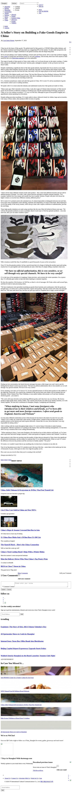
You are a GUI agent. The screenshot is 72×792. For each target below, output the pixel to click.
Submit (3, 589)
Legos (6, 56)
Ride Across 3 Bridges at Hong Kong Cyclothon (15, 718)
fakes (2, 460)
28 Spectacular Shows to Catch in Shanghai (17, 634)
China (6, 20)
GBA (6, 18)
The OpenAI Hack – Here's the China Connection (20, 545)
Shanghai (4, 3)
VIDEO (13, 23)
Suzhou (6, 15)
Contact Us (14, 778)
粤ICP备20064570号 (46, 781)
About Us (7, 778)
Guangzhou (7, 12)
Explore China (15, 18)
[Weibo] (37, 601)
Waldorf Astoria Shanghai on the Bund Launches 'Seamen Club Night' (28, 656)
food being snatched (18, 58)
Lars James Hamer (8, 40)
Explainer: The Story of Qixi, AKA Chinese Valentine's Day (23, 627)
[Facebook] (37, 599)
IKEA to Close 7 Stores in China (13, 566)
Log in (41, 5)
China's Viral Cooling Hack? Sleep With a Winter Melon (22, 552)
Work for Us (34, 778)
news (40, 9)
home (6, 26)
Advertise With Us (24, 778)
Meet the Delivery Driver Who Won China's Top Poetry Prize (24, 559)
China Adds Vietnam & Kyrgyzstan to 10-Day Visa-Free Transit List (27, 490)
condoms (37, 56)
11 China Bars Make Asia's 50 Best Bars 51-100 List (21, 537)
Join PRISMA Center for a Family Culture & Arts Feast (17, 677)
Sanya (6, 17)
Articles (6, 28)
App (40, 778)
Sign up (41, 6)
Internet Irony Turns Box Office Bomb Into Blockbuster (22, 641)
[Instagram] (5, 603)
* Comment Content (8, 586)
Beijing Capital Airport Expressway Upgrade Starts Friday (23, 648)
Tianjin (6, 13)
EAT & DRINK (43, 11)
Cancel (9, 589)
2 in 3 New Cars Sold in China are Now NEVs (18, 510)
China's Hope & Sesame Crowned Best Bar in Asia (20, 530)
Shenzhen (7, 10)
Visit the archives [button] (38, 770)
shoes (6, 460)
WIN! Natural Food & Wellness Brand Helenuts (15, 691)
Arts (40, 13)
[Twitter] (37, 598)
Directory (14, 19)
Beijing (6, 8)
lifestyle (13, 14)
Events (13, 21)
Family (13, 16)
